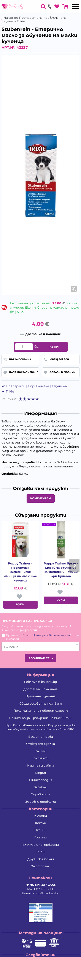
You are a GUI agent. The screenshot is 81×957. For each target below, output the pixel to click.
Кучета (40, 816)
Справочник (40, 794)
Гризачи (40, 837)
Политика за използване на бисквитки (40, 718)
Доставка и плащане (40, 689)
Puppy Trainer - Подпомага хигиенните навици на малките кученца (20, 571)
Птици (40, 830)
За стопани (40, 866)
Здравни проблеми (40, 802)
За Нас (40, 751)
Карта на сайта (40, 765)
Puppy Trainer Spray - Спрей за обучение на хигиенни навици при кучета (61, 569)
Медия (40, 773)
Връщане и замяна (41, 696)
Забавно (40, 787)
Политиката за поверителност (46, 635)
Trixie (10, 391)
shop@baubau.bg (46, 893)
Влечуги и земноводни (40, 845)
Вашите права (40, 737)
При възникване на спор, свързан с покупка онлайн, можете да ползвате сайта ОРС (41, 727)
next (74, 565)
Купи (54, 347)
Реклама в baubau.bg (40, 682)
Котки (40, 823)
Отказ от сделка (40, 744)
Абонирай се (39, 658)
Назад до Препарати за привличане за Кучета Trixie (35, 19)
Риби (40, 852)
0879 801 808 (44, 889)
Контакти (40, 758)
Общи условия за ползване (40, 703)
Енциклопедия (40, 780)
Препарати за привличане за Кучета (36, 386)
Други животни (40, 859)
